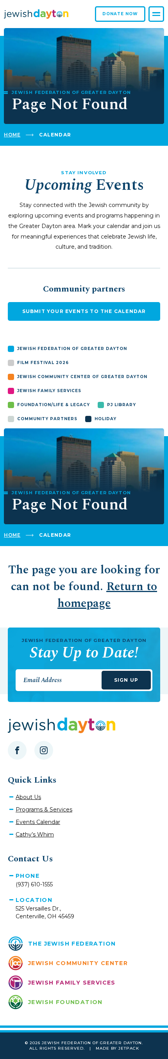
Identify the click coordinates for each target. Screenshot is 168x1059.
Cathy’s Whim (35, 834)
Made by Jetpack (117, 1048)
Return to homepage (107, 595)
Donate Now (120, 13)
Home (12, 135)
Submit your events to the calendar (84, 311)
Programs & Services (44, 809)
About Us (28, 797)
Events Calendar (38, 822)
